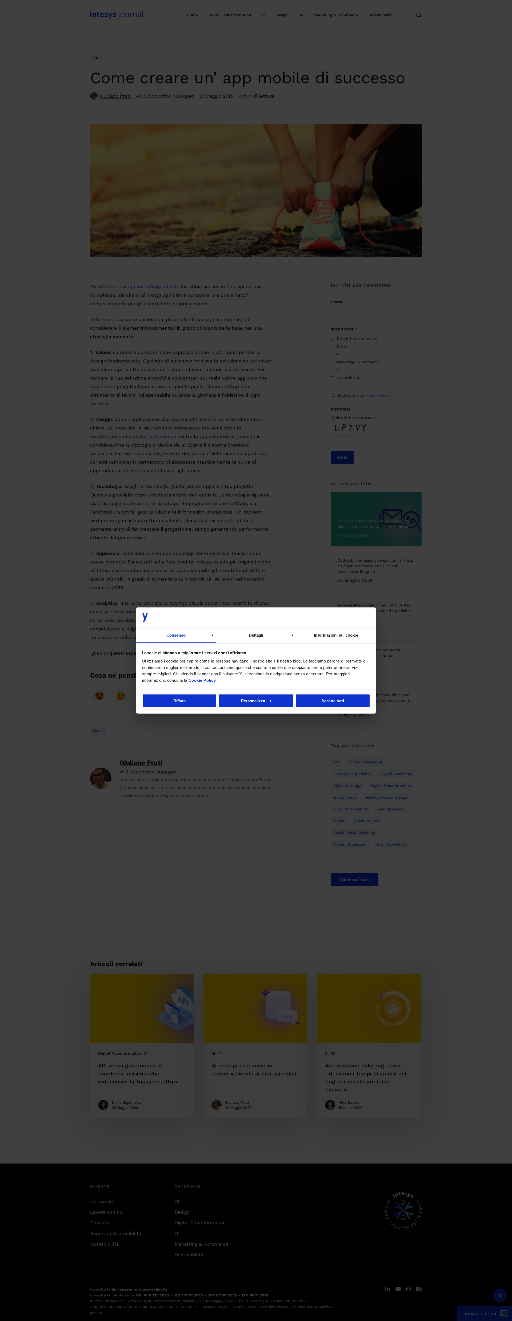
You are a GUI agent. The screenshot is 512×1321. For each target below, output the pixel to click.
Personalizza (253, 700)
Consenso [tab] (176, 635)
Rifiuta (179, 700)
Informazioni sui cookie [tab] (336, 635)
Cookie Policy (202, 680)
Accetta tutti (332, 700)
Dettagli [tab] (256, 635)
